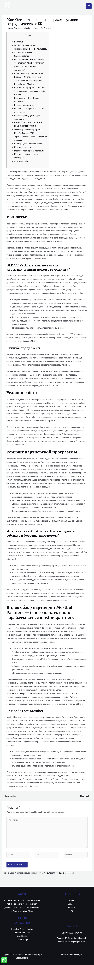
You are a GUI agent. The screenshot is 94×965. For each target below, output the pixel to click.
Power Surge (22, 940)
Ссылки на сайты (21, 161)
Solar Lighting (22, 936)
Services (72, 904)
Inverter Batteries (22, 933)
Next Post (85, 796)
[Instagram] (25, 917)
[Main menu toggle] (89, 6)
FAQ (72, 911)
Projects (71, 907)
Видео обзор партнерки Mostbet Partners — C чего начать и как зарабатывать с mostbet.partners (28, 77)
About (71, 900)
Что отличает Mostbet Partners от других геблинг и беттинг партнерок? (29, 66)
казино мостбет (60, 210)
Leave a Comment (14, 28)
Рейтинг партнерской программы (29, 59)
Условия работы (21, 56)
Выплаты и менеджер (24, 105)
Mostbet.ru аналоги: (22, 147)
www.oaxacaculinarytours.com (19, 693)
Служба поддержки (23, 52)
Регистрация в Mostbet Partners (28, 144)
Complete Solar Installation (22, 929)
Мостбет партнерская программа (29, 151)
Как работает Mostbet (24, 84)
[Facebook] (19, 917)
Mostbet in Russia (31, 28)
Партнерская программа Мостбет (29, 87)
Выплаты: (18, 42)
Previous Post (10, 796)
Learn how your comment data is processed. (55, 873)
